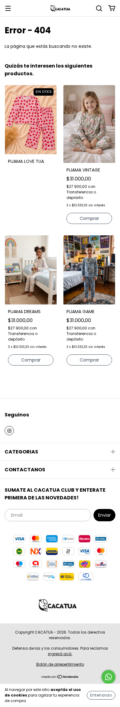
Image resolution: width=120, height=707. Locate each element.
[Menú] (8, 8)
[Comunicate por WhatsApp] (108, 677)
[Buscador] (99, 8)
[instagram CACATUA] (9, 430)
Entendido (101, 695)
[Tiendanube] (60, 677)
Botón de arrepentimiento (60, 664)
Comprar (89, 218)
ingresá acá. (60, 653)
